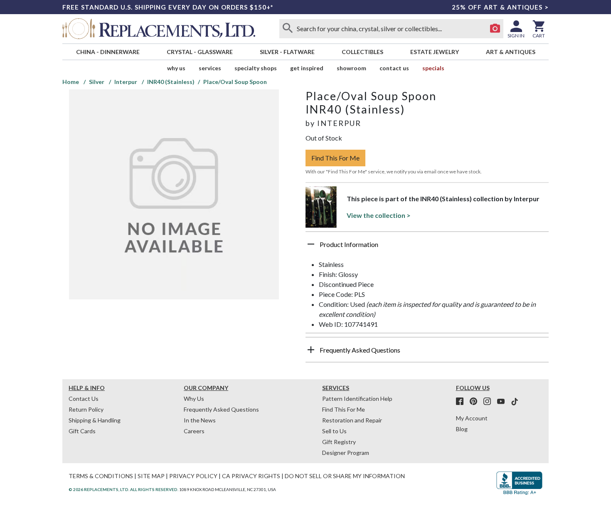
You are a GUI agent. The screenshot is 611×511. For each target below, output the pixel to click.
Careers (194, 430)
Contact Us (394, 68)
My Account (472, 418)
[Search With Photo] (495, 28)
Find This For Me (335, 158)
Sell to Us (334, 430)
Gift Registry (339, 441)
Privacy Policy (193, 475)
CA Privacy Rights (251, 475)
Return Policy (86, 409)
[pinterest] (476, 401)
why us (176, 68)
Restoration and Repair (352, 420)
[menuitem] (107, 51)
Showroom (351, 68)
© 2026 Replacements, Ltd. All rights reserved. (123, 489)
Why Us (194, 398)
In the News (200, 420)
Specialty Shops (255, 68)
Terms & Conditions (101, 475)
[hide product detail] (311, 244)
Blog (462, 428)
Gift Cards (82, 430)
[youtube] (503, 401)
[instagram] (489, 401)
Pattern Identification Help (357, 398)
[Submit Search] (287, 28)
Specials (433, 68)
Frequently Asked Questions (221, 409)
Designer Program (345, 452)
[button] (427, 247)
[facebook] (462, 401)
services (210, 68)
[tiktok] (514, 401)
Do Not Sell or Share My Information (345, 475)
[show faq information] (311, 349)
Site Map (151, 475)
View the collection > (379, 215)
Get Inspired (306, 68)
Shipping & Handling (95, 420)
